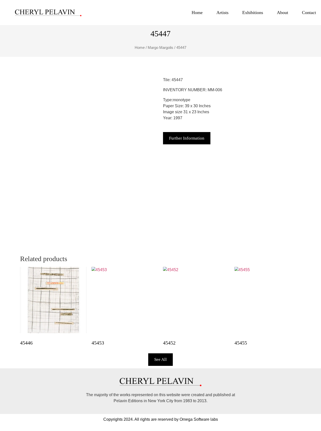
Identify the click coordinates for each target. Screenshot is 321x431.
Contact (309, 12)
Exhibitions (252, 12)
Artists (222, 12)
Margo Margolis (160, 48)
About (282, 12)
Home (197, 12)
